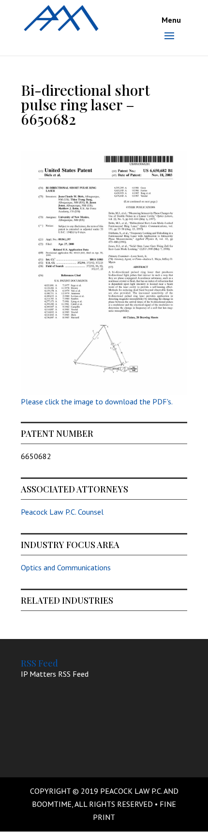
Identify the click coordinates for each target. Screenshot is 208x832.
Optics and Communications (66, 567)
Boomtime (52, 804)
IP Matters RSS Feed (55, 674)
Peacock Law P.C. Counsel (62, 512)
